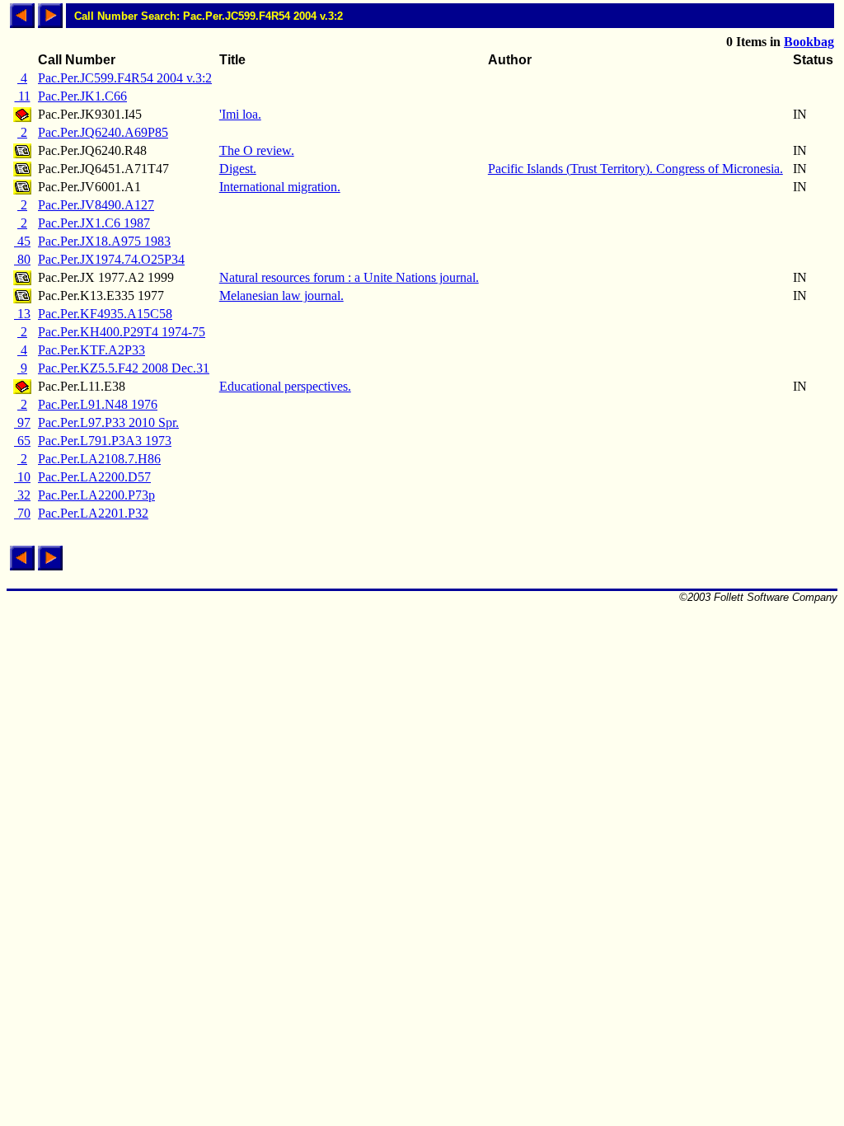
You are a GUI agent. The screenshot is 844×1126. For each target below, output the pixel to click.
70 (22, 513)
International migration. (279, 187)
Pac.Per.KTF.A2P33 (91, 350)
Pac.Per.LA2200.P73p (96, 495)
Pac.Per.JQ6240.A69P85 (103, 132)
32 (22, 495)
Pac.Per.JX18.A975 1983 (104, 241)
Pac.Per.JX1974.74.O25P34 (111, 259)
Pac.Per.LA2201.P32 (93, 513)
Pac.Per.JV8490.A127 (96, 205)
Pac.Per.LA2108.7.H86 (99, 459)
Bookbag (809, 42)
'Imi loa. (240, 114)
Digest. (237, 169)
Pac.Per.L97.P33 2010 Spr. (108, 422)
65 (22, 441)
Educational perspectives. (285, 386)
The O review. (256, 150)
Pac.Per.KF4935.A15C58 (105, 314)
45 (22, 241)
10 (22, 477)
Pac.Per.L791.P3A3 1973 (104, 441)
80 (22, 259)
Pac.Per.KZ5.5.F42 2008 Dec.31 (123, 368)
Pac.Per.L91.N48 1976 (97, 404)
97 (22, 422)
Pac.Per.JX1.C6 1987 (94, 223)
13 (22, 314)
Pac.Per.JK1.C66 (82, 96)
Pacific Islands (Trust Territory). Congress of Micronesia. (635, 169)
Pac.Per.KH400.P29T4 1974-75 (121, 332)
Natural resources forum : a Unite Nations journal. (349, 277)
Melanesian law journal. (281, 296)
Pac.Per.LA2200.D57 (94, 477)
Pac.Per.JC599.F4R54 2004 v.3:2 (125, 78)
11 (22, 96)
